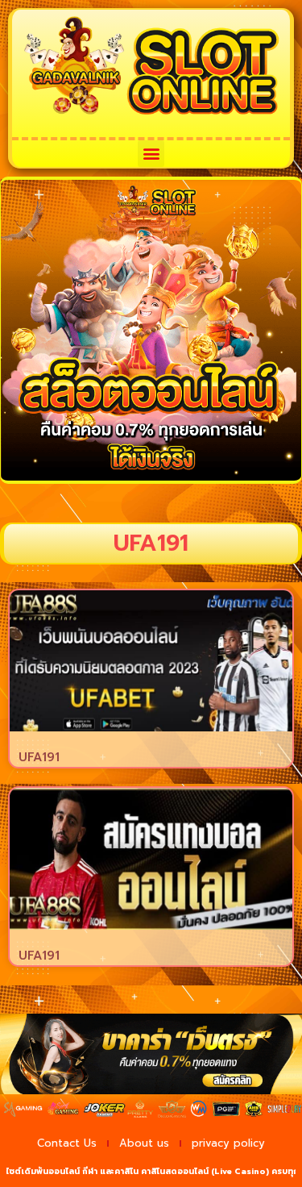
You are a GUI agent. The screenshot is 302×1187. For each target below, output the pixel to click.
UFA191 (39, 757)
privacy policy (228, 1143)
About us (144, 1143)
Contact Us (67, 1143)
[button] (151, 153)
